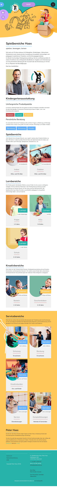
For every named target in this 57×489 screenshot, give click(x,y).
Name (9, 256)
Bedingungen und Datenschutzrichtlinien (25, 261)
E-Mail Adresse (12, 251)
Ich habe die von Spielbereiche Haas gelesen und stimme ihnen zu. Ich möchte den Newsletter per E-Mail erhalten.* (27, 262)
